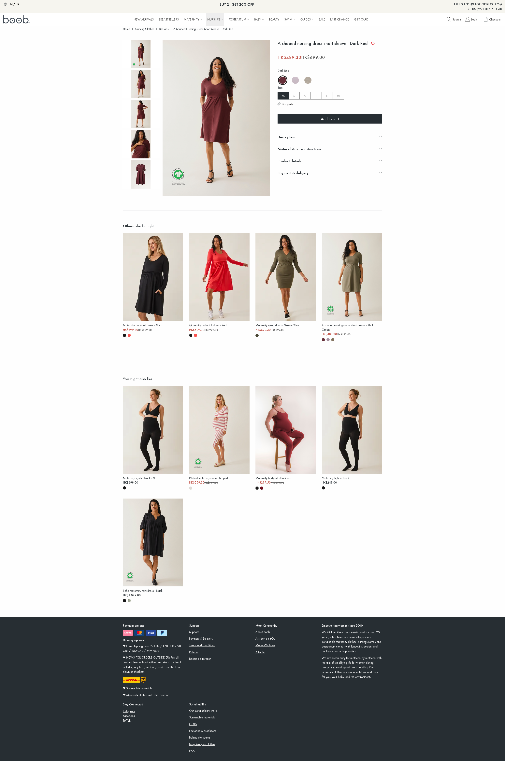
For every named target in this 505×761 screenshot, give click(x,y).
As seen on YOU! (265, 638)
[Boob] (17, 19)
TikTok (127, 720)
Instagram (129, 711)
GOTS (193, 724)
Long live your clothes (202, 744)
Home (126, 29)
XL (327, 96)
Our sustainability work (203, 711)
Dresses (164, 29)
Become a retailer (200, 659)
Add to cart (330, 118)
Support (194, 632)
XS (283, 96)
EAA (192, 751)
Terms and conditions (202, 645)
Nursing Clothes (144, 29)
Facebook (129, 716)
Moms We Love (265, 645)
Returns (193, 652)
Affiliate (260, 652)
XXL (338, 96)
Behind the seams (199, 737)
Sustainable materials (202, 717)
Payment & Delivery (201, 638)
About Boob (262, 632)
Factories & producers (202, 731)
